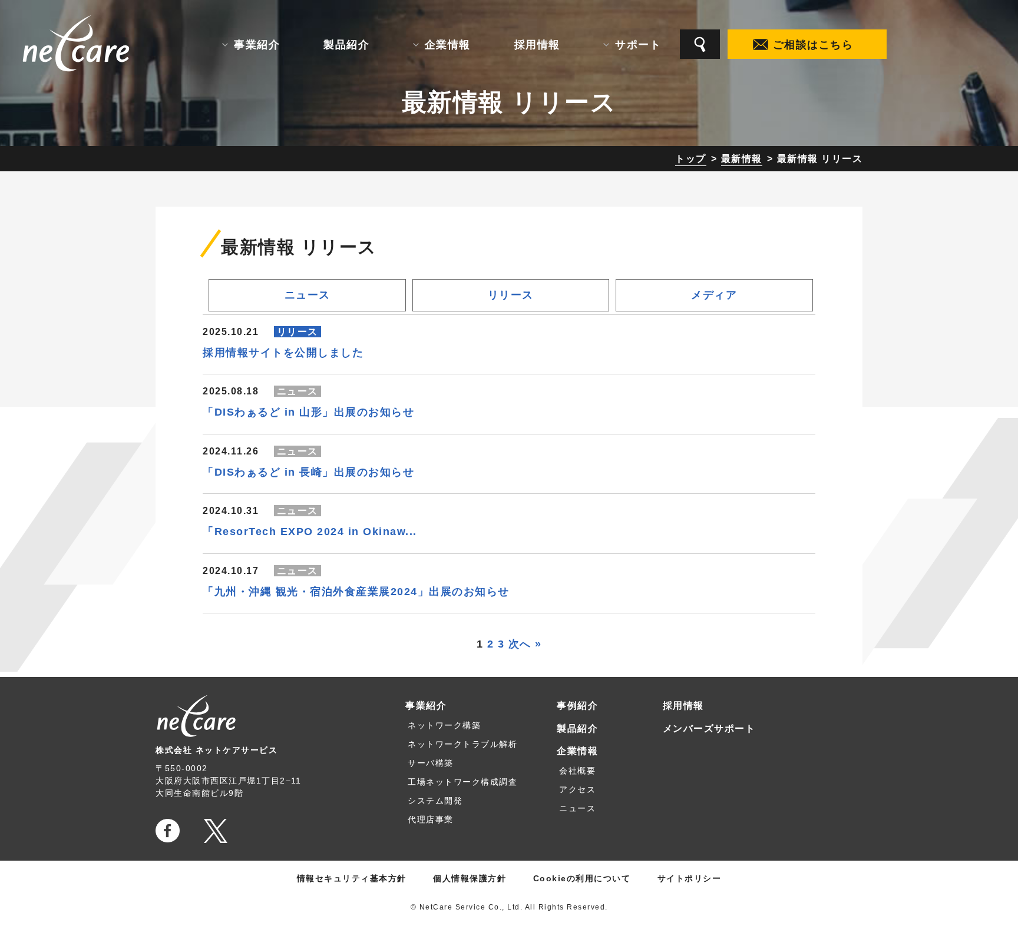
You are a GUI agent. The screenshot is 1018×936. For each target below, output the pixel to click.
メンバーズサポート (709, 728)
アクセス (577, 789)
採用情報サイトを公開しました (283, 353)
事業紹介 (426, 706)
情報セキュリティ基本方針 (351, 878)
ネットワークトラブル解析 (462, 744)
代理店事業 (431, 819)
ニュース (307, 295)
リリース (511, 295)
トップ (690, 159)
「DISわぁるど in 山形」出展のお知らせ (308, 412)
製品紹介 (577, 728)
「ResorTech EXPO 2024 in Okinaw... (310, 531)
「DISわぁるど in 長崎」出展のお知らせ (308, 472)
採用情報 (683, 706)
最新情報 (741, 159)
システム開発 (435, 800)
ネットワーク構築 (444, 725)
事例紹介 (577, 706)
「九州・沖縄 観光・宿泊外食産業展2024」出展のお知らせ (356, 592)
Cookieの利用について (582, 878)
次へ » (525, 644)
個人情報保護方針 (469, 878)
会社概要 (577, 770)
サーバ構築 (431, 763)
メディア (714, 295)
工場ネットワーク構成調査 (462, 781)
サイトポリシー (689, 878)
